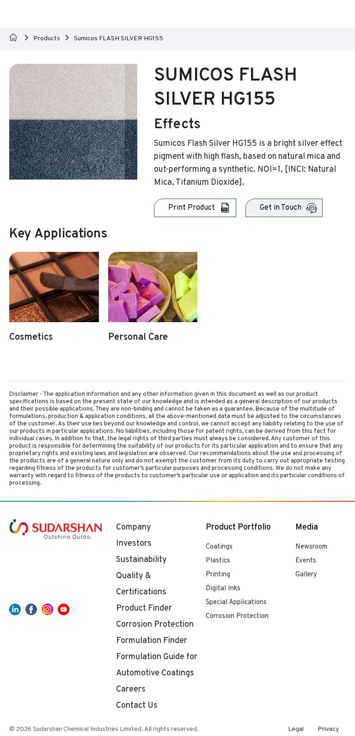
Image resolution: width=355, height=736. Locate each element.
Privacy (328, 729)
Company (133, 527)
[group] (54, 302)
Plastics (218, 560)
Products (46, 39)
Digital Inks (223, 588)
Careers (131, 689)
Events (305, 560)
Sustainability (141, 560)
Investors (134, 543)
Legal (296, 729)
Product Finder (144, 608)
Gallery (306, 574)
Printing (218, 574)
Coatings (219, 547)
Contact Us (137, 705)
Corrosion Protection (237, 616)
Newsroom (311, 547)
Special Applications (236, 602)
